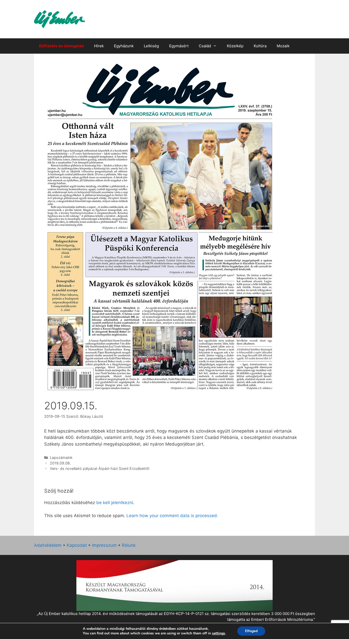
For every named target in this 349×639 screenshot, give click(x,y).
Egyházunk (124, 45)
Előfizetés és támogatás (61, 45)
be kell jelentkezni (114, 502)
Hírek (99, 45)
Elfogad (251, 631)
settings (218, 633)
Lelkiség (151, 45)
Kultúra (260, 45)
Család (205, 45)
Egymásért (179, 45)
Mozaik (283, 45)
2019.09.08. (60, 463)
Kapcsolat (77, 545)
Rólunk (129, 545)
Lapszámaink (61, 457)
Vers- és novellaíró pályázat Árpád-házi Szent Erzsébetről (99, 468)
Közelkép (235, 45)
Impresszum (104, 545)
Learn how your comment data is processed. (172, 515)
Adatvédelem (48, 545)
